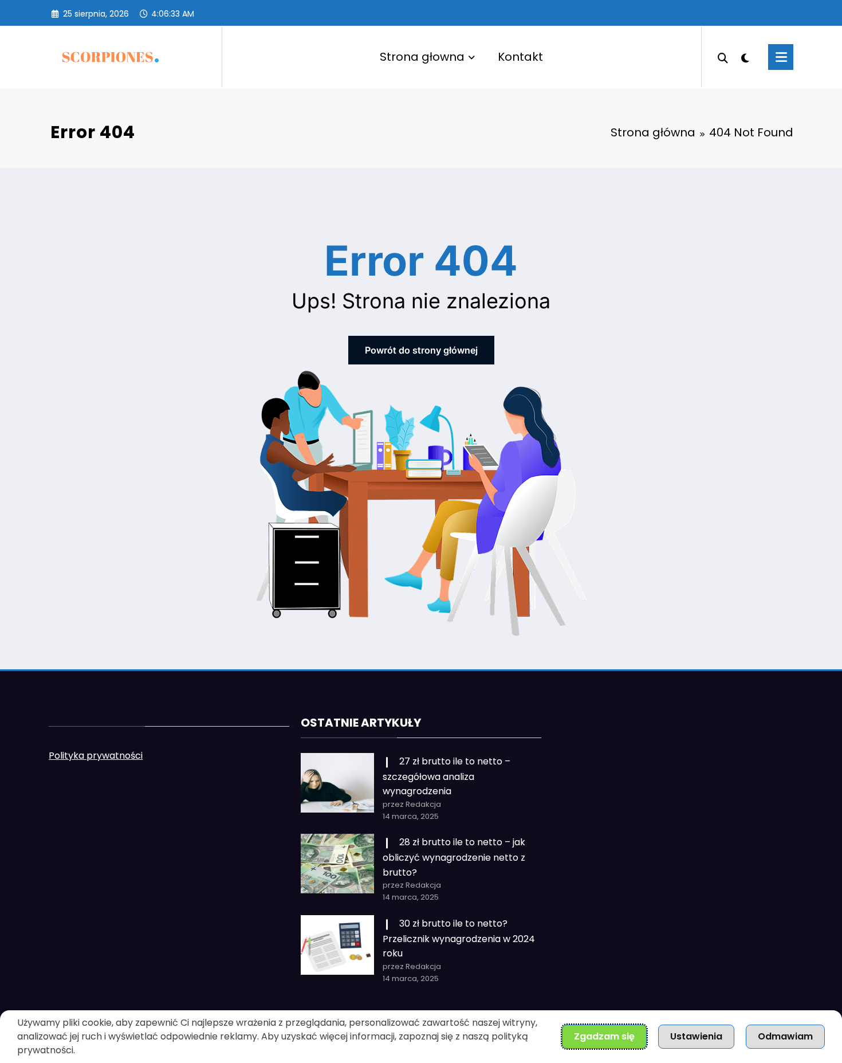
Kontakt (520, 57)
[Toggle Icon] (780, 57)
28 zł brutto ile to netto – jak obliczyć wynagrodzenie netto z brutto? (454, 857)
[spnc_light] (745, 57)
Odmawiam (785, 1036)
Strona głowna (422, 57)
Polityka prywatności (96, 755)
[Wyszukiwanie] (723, 56)
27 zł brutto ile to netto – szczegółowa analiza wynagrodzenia (446, 776)
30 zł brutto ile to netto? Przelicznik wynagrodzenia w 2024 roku (459, 938)
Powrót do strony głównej (421, 350)
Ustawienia (696, 1036)
